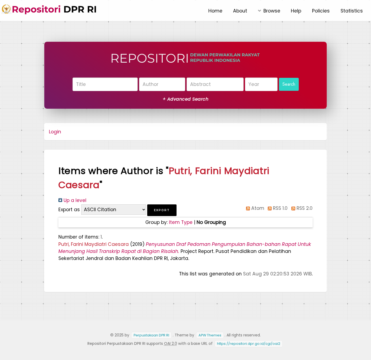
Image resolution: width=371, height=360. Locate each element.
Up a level (74, 200)
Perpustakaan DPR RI (151, 335)
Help (296, 11)
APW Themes (210, 335)
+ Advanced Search (185, 99)
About (240, 11)
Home (215, 11)
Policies (321, 11)
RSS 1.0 (280, 208)
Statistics (352, 11)
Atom (257, 208)
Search (288, 84)
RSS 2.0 (304, 208)
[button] (162, 210)
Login (55, 131)
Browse (271, 11)
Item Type (181, 222)
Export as (69, 209)
